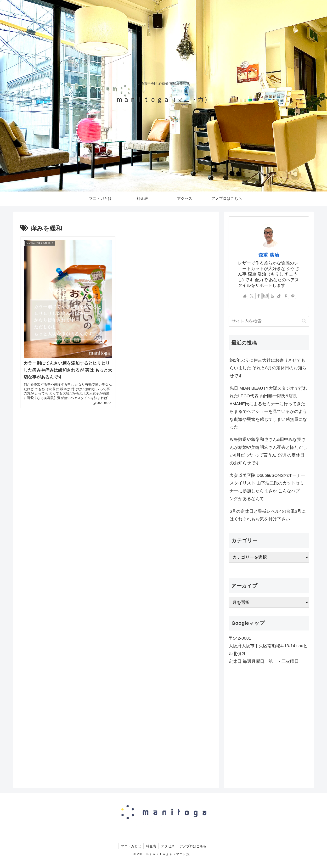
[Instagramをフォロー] (265, 296)
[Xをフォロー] (252, 296)
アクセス (168, 846)
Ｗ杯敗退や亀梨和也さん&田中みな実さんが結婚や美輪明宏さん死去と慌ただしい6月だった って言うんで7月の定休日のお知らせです (268, 451)
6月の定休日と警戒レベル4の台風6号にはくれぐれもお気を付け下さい (268, 515)
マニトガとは (131, 846)
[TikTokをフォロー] (279, 296)
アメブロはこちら (193, 846)
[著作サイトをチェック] (245, 296)
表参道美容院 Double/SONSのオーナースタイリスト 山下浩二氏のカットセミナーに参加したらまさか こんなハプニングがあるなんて (267, 487)
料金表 (151, 846)
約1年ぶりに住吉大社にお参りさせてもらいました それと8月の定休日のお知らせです (268, 368)
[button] (304, 321)
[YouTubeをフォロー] (272, 296)
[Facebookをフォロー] (258, 296)
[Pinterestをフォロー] (286, 296)
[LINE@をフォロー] (293, 296)
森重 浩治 (269, 255)
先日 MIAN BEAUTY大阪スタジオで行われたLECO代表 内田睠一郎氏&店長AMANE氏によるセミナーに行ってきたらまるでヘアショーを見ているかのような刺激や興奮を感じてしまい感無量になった (268, 407)
